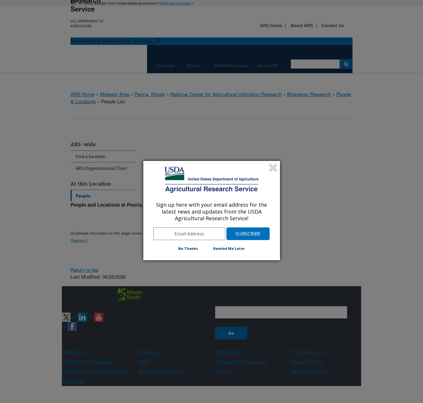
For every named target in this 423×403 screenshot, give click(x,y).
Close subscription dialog (273, 168)
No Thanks (188, 248)
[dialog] (211, 210)
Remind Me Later (229, 248)
